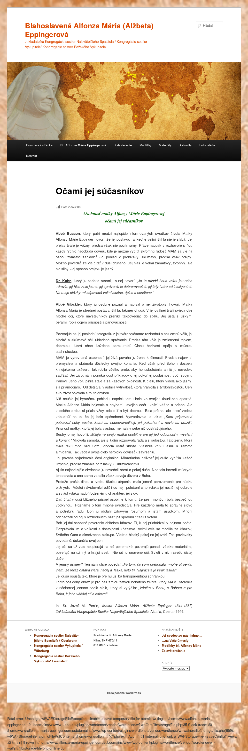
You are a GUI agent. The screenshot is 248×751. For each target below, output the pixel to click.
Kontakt (31, 155)
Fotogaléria (207, 145)
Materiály (165, 145)
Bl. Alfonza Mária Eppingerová (83, 145)
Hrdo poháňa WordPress (124, 693)
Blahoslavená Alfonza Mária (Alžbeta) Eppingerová (89, 29)
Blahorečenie (123, 145)
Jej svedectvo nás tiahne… (182, 635)
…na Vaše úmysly (175, 640)
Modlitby (145, 145)
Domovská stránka (39, 145)
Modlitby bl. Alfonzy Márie (181, 645)
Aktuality (185, 145)
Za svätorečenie (173, 650)
